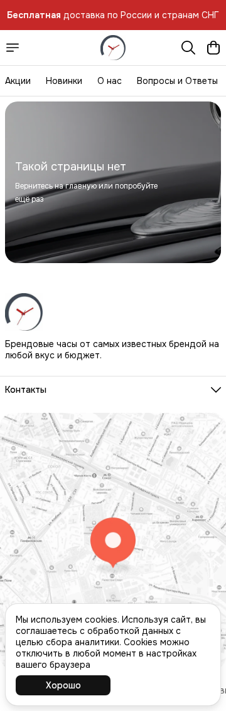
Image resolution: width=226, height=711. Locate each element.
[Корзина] (213, 47)
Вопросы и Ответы (177, 80)
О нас (109, 80)
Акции (18, 80)
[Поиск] (188, 47)
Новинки (64, 80)
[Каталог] (12, 47)
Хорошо (63, 685)
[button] (113, 389)
